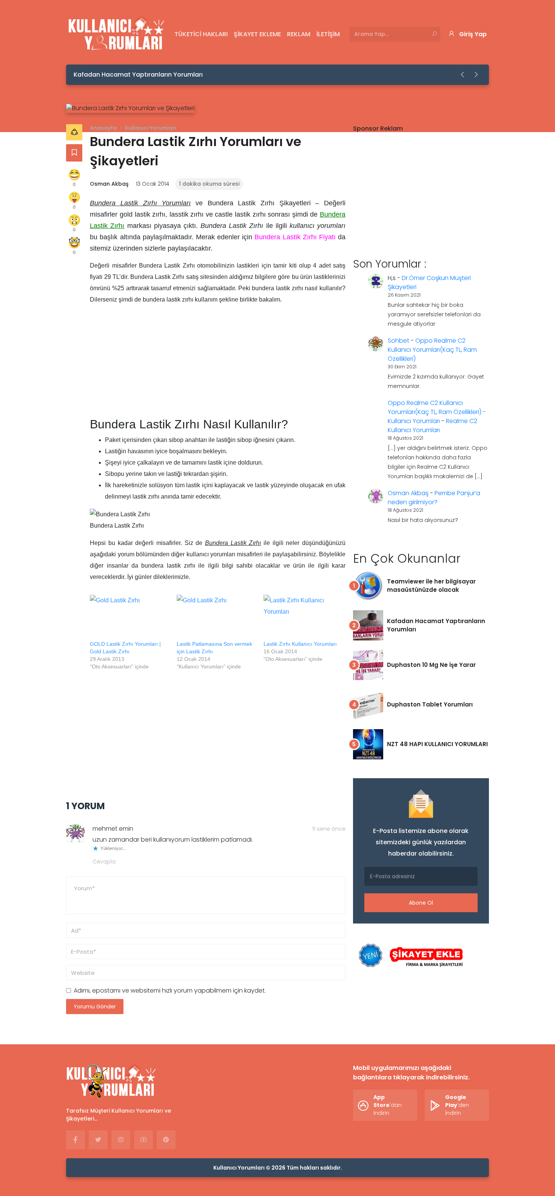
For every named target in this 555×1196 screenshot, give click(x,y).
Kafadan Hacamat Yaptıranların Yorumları (138, 74)
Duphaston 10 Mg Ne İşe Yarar (431, 665)
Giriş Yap (473, 34)
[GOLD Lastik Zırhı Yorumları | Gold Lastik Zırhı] (129, 617)
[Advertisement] (217, 364)
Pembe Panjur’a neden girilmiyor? (434, 497)
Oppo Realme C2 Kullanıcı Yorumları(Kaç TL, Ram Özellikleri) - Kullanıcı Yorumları (437, 412)
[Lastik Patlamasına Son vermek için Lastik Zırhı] (216, 617)
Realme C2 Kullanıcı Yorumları (432, 425)
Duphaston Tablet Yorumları (430, 704)
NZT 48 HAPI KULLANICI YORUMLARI (437, 744)
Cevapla (104, 861)
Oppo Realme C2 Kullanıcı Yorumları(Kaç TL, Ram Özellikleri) (432, 349)
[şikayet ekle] (409, 955)
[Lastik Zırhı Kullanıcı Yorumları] (303, 617)
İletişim (328, 34)
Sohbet (398, 340)
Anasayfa (103, 128)
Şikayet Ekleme (257, 34)
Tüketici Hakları (201, 34)
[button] (463, 74)
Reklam (298, 34)
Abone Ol (421, 903)
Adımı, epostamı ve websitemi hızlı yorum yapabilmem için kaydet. (170, 990)
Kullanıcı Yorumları (150, 128)
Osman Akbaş (109, 184)
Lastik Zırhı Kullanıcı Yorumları (300, 644)
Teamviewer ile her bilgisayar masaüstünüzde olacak (431, 585)
